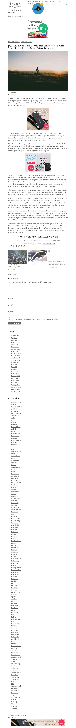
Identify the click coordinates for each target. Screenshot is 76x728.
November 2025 (16, 356)
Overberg (14, 599)
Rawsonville (15, 635)
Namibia (13, 581)
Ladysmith (14, 545)
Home (29, 2)
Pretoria (14, 626)
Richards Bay (15, 637)
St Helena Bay (15, 664)
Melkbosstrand (16, 559)
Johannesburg (15, 521)
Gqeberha (14, 501)
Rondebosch (15, 639)
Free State (14, 487)
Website (10, 312)
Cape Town (14, 449)
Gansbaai (14, 489)
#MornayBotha (16, 413)
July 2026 (14, 338)
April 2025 (14, 371)
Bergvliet (14, 431)
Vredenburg (15, 693)
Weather (53, 2)
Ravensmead (15, 632)
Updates (14, 688)
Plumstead (14, 621)
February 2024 (15, 382)
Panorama (14, 606)
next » (15, 274)
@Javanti (14, 404)
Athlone (13, 422)
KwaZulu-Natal (16, 541)
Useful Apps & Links (43, 4)
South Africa (15, 659)
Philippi (13, 617)
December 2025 (16, 353)
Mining (13, 565)
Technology (15, 677)
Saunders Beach (16, 646)
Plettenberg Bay (16, 619)
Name (10, 299)
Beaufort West (15, 427)
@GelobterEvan (16, 402)
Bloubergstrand (16, 440)
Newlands (14, 590)
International (15, 518)
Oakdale (14, 594)
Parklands (14, 608)
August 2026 (15, 336)
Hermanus (14, 512)
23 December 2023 (14, 92)
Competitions (15, 467)
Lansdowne (14, 552)
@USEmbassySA (16, 409)
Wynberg (14, 706)
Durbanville (15, 474)
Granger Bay (15, 503)
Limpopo (14, 556)
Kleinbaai (14, 530)
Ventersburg (15, 690)
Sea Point (14, 648)
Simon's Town (14, 42)
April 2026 (14, 344)
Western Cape (26, 42)
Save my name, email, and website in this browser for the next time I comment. (33, 319)
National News (38, 2)
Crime (13, 469)
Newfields (14, 588)
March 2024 (15, 380)
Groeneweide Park (17, 509)
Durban (13, 471)
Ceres (13, 458)
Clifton (13, 465)
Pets (12, 615)
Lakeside (14, 550)
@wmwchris (15, 411)
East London (15, 476)
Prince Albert (15, 628)
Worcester (14, 704)
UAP (12, 682)
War (12, 695)
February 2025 (15, 376)
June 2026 (14, 340)
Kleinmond (14, 532)
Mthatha (14, 577)
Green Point (15, 507)
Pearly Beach (15, 612)
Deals (59, 2)
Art (12, 420)
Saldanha (14, 644)
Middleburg (15, 561)
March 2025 (15, 374)
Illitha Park (14, 516)
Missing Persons (16, 568)
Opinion (13, 597)
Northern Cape (16, 592)
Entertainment (16, 483)
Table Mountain (16, 673)
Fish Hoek (14, 485)
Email (10, 305)
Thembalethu (15, 679)
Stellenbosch (15, 668)
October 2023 (15, 391)
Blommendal (15, 436)
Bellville (13, 429)
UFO (12, 684)
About (46, 2)
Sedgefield (14, 653)
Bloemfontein (15, 434)
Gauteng (14, 494)
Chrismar (14, 463)
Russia (13, 641)
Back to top (12, 717)
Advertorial (15, 416)
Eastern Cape (15, 478)
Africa (13, 418)
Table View (14, 675)
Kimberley (14, 527)
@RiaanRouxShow (17, 407)
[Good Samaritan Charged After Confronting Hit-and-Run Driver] (37, 255)
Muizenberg (15, 579)
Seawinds (14, 650)
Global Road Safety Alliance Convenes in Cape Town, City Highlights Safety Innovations (16, 266)
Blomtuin (14, 438)
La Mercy (14, 543)
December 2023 (16, 387)
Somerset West (16, 657)
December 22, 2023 (49, 244)
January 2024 (15, 385)
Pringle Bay (15, 630)
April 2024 (14, 378)
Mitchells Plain (16, 570)
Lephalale (14, 554)
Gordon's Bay (15, 498)
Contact (53, 4)
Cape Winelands (16, 451)
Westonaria (15, 699)
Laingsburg (14, 547)
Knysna (13, 534)
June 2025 (14, 367)
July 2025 (14, 365)
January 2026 (15, 351)
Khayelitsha (15, 525)
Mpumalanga (15, 574)
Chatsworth (15, 460)
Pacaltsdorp (15, 603)
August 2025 (15, 362)
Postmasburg (15, 623)
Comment (12, 286)
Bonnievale (14, 442)
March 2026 (15, 347)
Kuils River (14, 539)
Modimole (14, 572)
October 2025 (15, 358)
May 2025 (14, 369)
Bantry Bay (14, 425)
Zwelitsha (14, 708)
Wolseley (14, 702)
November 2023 (16, 389)
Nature (13, 583)
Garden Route (15, 492)
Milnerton (14, 563)
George (13, 496)
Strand (13, 670)
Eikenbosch (14, 480)
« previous (11, 274)
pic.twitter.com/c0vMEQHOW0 (53, 240)
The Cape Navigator (14, 5)
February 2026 (15, 349)
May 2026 (14, 342)
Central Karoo (15, 456)
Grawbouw (14, 505)
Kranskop (14, 536)
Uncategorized (16, 686)
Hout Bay (14, 514)
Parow (13, 610)
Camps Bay (14, 447)
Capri (13, 454)
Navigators (31, 4)
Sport (13, 661)
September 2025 (16, 360)
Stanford (14, 666)
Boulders (14, 445)
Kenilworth (14, 523)
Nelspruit (14, 585)
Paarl (13, 601)
